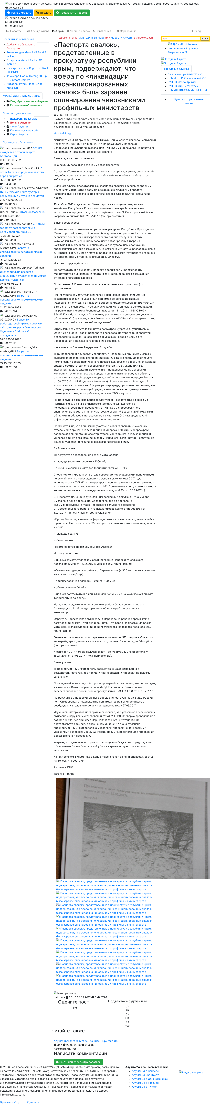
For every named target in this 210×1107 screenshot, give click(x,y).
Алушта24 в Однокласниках (150, 1078)
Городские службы (176, 68)
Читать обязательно (32, 212)
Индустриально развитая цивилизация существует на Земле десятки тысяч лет (23, 275)
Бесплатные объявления (18, 39)
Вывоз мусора (185, 74)
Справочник (127, 31)
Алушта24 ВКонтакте (145, 1074)
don (59, 1044)
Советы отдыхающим (17, 113)
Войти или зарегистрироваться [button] (80, 1062)
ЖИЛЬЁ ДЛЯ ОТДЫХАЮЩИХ (21, 95)
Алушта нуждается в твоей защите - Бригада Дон (86, 1041)
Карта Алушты (19, 134)
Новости (15, 31)
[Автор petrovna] (65, 993)
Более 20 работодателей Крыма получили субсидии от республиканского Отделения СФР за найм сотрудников (21, 327)
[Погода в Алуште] (173, 58)
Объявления (103, 31)
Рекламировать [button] (20, 12)
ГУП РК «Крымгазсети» (183, 86)
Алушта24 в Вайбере (145, 1071)
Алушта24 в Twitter (144, 1086)
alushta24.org (62, 133)
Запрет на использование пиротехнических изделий (21, 251)
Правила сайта (9, 1102)
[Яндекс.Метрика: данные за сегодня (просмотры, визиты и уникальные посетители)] (191, 1072)
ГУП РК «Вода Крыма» (182, 82)
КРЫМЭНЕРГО (187, 78)
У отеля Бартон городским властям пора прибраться (22, 172)
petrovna (59, 997)
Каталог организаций (24, 130)
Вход (198, 31)
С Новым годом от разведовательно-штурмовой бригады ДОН (22, 228)
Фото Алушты (19, 126)
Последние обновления (18, 142)
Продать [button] (45, 12)
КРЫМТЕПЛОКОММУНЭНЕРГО (187, 90)
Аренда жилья (39, 31)
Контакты (33, 1102)
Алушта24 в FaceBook (146, 1082)
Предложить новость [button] (73, 12)
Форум (59, 31)
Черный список (79, 31)
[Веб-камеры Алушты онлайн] (173, 63)
